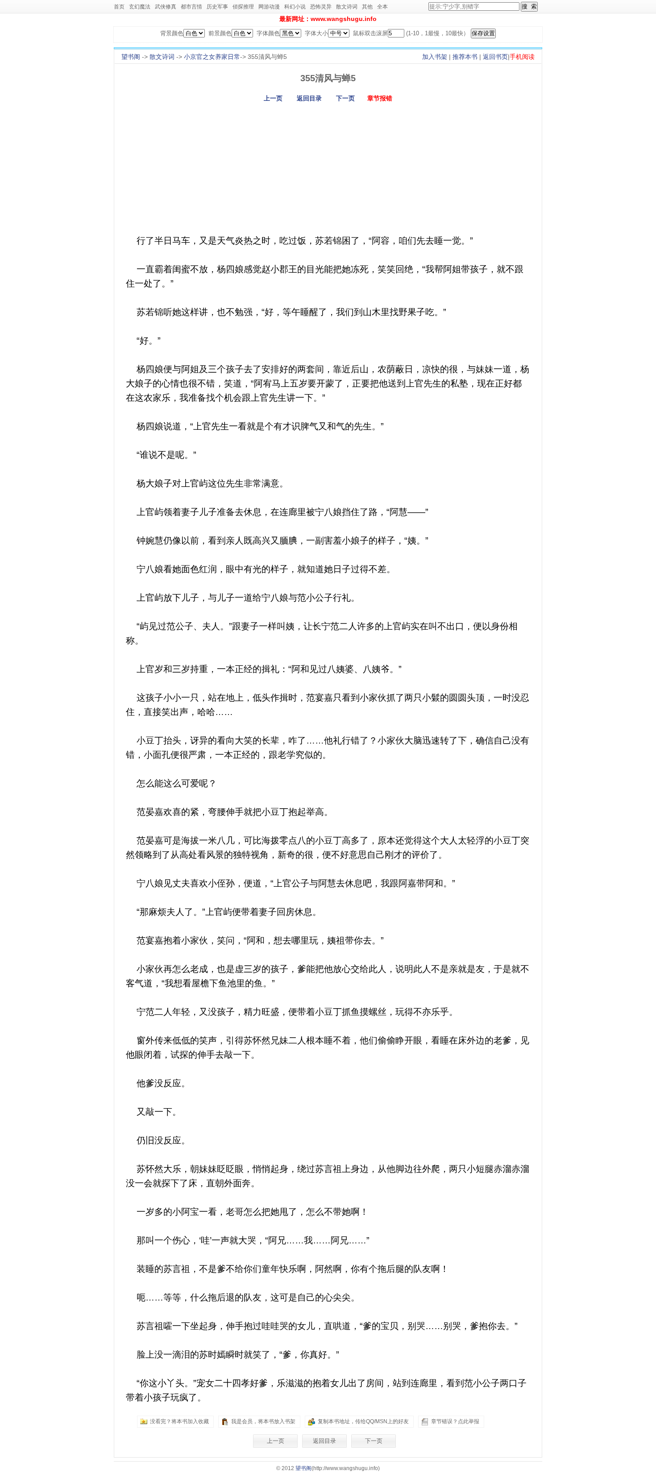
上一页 (273, 98)
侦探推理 (243, 7)
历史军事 (217, 7)
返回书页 (495, 56)
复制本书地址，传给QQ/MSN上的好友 (363, 1421)
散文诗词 (346, 7)
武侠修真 (165, 7)
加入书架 (434, 56)
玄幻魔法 (139, 7)
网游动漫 (269, 7)
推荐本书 (465, 56)
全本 (382, 7)
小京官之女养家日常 (212, 56)
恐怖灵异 (321, 7)
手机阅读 (522, 56)
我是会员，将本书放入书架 (263, 1421)
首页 (119, 7)
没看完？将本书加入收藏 (179, 1421)
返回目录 (309, 98)
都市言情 (191, 7)
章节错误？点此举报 (455, 1421)
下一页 (345, 98)
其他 (367, 7)
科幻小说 (295, 7)
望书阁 (130, 56)
